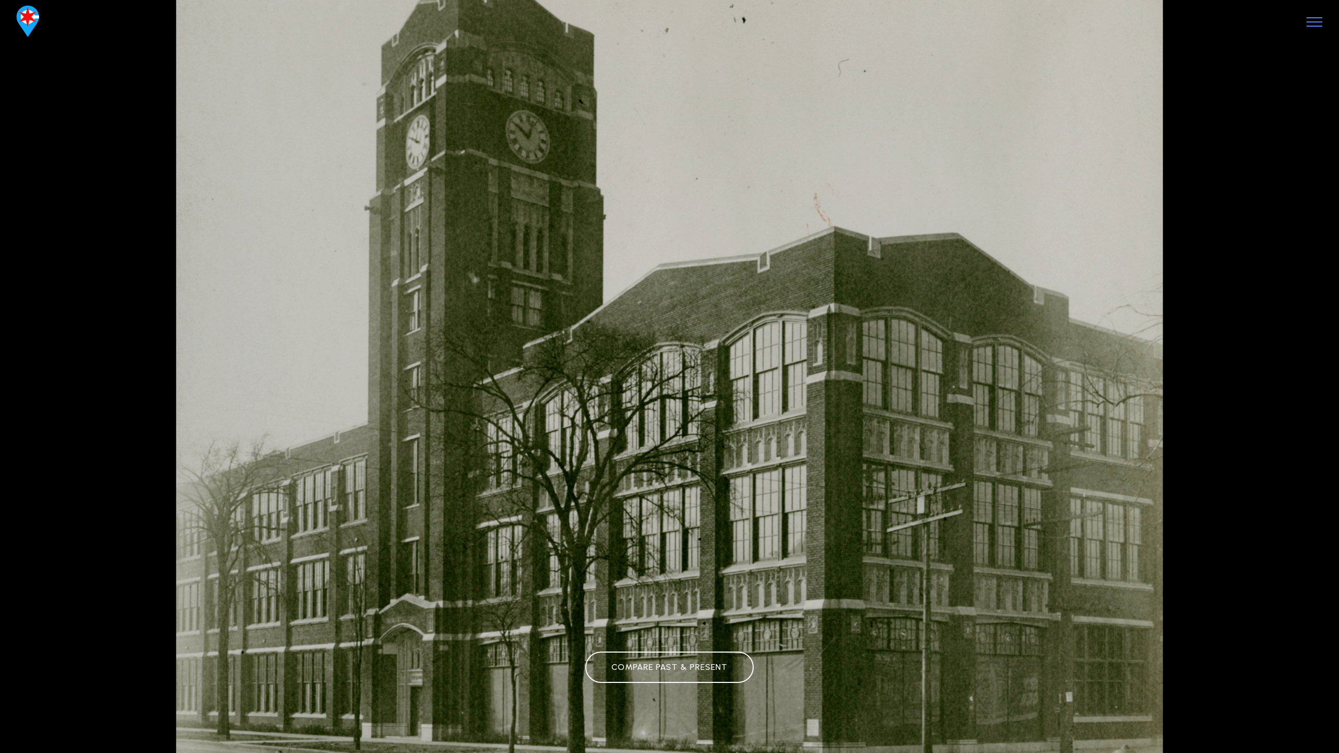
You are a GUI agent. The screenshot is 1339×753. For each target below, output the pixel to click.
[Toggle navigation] (1315, 22)
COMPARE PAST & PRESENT (669, 667)
